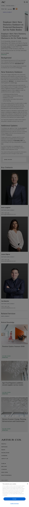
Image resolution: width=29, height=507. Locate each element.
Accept (14, 499)
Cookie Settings (14, 503)
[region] (14, 494)
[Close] (27, 483)
